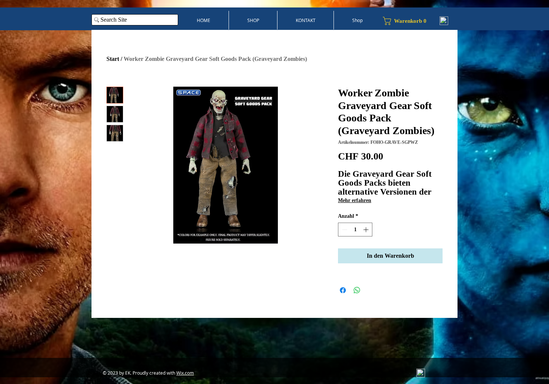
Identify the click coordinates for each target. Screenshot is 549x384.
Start (112, 59)
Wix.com (185, 373)
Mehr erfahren (354, 200)
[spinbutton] (355, 229)
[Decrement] (343, 229)
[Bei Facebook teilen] (342, 290)
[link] (407, 21)
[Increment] (366, 229)
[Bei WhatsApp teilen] (357, 290)
